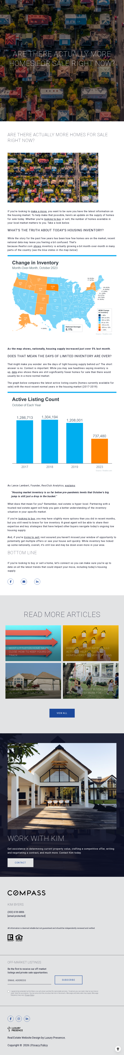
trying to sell (31, 537)
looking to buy (52, 219)
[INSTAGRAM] (19, 1019)
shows (37, 246)
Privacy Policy (29, 995)
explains (70, 485)
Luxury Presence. (55, 1037)
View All (62, 713)
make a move (39, 211)
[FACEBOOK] (11, 1019)
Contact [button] (20, 862)
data (14, 372)
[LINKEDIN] (27, 1019)
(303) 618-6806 (16, 912)
